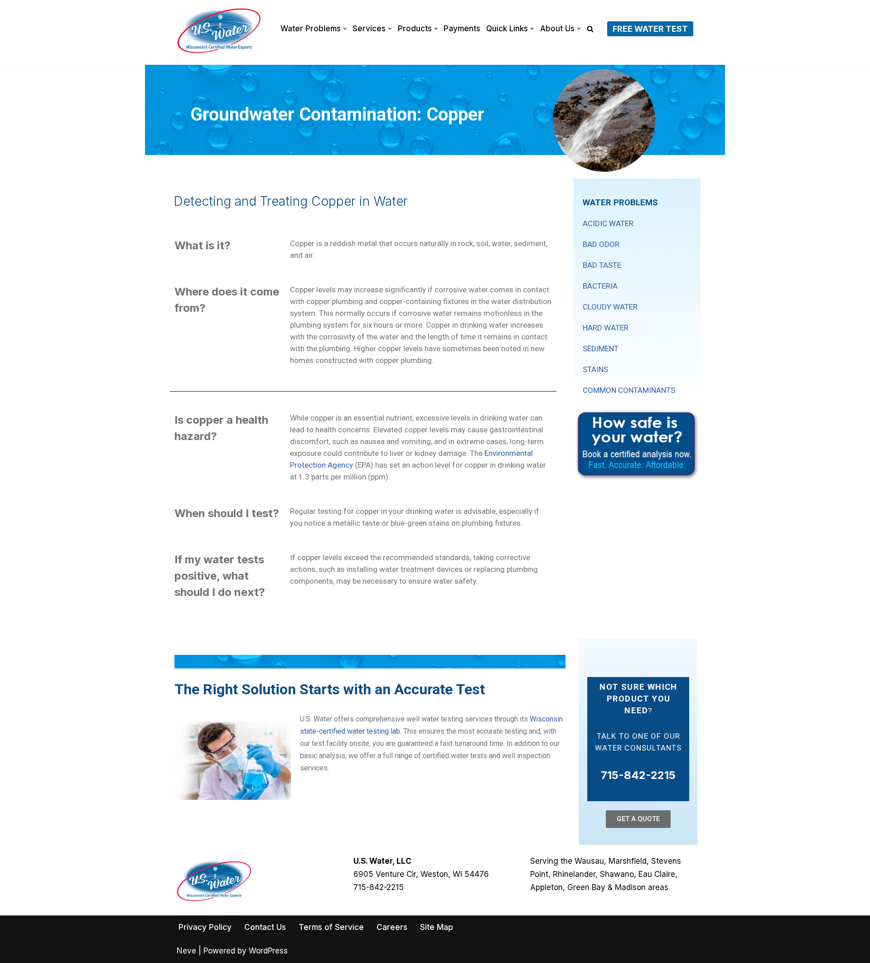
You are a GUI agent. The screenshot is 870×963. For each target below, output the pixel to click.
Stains (595, 369)
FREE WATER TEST (650, 29)
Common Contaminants (629, 390)
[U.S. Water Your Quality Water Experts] (219, 30)
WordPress (268, 950)
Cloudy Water (610, 306)
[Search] (590, 28)
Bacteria (600, 285)
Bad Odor (601, 244)
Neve (186, 950)
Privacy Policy (205, 927)
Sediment (601, 348)
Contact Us (265, 927)
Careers (392, 927)
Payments (462, 28)
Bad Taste (602, 265)
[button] (345, 29)
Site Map (436, 927)
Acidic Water (608, 223)
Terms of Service (331, 927)
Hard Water (605, 327)
